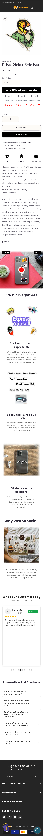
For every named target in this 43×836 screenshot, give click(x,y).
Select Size (6, 78)
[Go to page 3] (16, 670)
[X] (20, 817)
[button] (4, 8)
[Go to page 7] (24, 670)
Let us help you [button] (11, 811)
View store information (14, 149)
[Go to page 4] (18, 670)
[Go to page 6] (22, 670)
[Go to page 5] (20, 670)
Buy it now (21, 134)
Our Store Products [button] (13, 783)
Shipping (16, 74)
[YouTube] (15, 817)
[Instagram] (4, 817)
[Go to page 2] (13, 670)
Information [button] (9, 792)
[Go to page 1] (11, 670)
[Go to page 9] (29, 670)
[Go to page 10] (31, 670)
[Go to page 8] (27, 670)
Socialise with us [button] (12, 801)
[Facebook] (9, 817)
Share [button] (6, 242)
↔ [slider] (21, 270)
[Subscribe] (35, 776)
